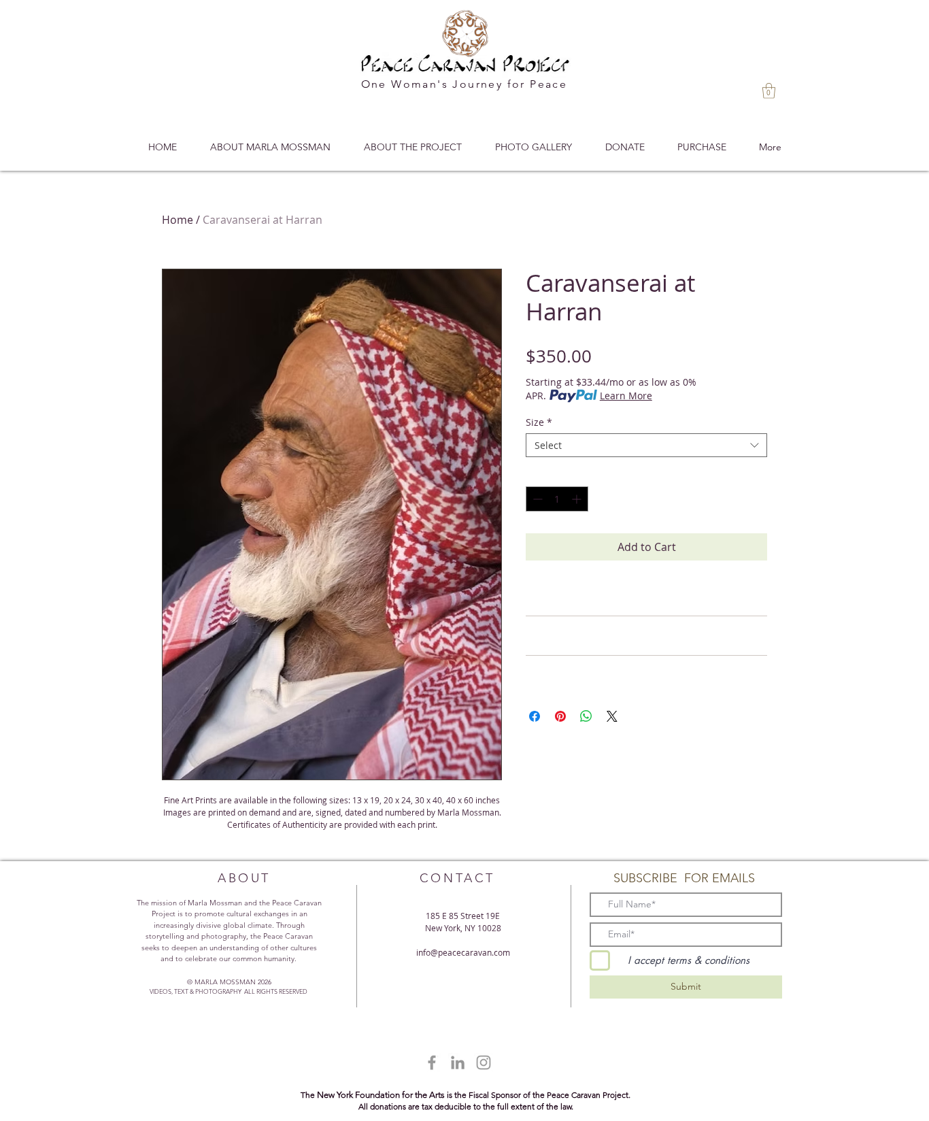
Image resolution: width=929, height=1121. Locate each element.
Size (539, 422)
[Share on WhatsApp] (586, 716)
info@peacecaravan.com (463, 952)
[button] (768, 91)
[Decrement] (536, 499)
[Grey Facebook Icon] (431, 1062)
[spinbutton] (557, 499)
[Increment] (577, 499)
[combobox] (646, 445)
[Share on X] (612, 716)
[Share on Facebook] (534, 716)
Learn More (626, 395)
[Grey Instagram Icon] (483, 1062)
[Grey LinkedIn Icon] (457, 1062)
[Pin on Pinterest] (560, 716)
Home (177, 219)
